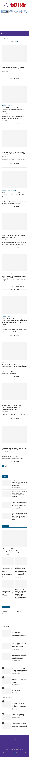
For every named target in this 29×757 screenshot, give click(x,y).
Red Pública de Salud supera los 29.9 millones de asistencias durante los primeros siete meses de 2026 (19, 516)
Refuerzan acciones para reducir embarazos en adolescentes (13, 68)
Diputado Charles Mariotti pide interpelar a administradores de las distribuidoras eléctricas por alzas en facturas (19, 634)
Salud (9, 64)
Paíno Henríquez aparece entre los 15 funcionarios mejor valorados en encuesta (19, 646)
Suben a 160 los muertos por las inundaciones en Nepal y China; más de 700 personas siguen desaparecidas (19, 656)
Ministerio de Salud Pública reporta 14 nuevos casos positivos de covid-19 (14, 365)
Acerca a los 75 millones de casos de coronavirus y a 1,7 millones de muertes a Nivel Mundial (19, 726)
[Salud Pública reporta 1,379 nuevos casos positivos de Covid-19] (14, 221)
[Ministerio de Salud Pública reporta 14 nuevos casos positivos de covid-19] (14, 351)
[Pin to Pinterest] (16, 78)
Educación (10, 273)
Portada (3, 38)
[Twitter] (14, 739)
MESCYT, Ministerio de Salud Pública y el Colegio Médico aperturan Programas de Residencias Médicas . (14, 278)
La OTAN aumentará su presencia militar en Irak (19, 715)
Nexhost (14, 753)
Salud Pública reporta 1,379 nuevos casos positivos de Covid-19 (13, 236)
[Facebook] (11, 739)
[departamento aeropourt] (14, 10)
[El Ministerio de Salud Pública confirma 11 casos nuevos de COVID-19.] (14, 179)
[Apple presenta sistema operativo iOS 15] (6, 691)
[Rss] (18, 739)
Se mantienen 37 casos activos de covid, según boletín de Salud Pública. (14, 153)
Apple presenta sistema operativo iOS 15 (18, 689)
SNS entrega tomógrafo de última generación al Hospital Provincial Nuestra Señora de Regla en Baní (19, 505)
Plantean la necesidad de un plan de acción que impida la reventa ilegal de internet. (19, 670)
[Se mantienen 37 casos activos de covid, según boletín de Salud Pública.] (14, 138)
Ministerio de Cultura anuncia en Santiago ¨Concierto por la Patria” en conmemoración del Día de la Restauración (7, 570)
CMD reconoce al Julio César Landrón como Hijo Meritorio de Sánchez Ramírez (19, 494)
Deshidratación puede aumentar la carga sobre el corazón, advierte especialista (19, 483)
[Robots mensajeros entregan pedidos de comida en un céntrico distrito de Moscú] (6, 680)
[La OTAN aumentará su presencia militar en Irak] (6, 717)
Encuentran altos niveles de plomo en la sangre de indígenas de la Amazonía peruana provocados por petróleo (19, 705)
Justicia (7, 749)
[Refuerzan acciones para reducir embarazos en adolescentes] (14, 53)
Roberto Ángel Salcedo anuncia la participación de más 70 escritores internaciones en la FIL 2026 (13, 551)
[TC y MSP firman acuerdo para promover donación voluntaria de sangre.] (14, 94)
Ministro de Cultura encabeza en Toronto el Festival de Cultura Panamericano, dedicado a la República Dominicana (21, 593)
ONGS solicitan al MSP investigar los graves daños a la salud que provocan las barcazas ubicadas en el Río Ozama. (14, 321)
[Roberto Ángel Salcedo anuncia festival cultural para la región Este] (8, 584)
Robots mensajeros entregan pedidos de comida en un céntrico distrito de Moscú (19, 680)
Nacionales (10, 105)
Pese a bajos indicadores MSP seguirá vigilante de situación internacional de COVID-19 (14, 450)
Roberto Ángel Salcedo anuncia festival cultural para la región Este (8, 592)
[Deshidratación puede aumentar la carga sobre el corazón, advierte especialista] (6, 483)
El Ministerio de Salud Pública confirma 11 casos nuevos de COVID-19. (14, 194)
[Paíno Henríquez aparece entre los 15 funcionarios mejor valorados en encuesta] (6, 646)
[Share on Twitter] (14, 78)
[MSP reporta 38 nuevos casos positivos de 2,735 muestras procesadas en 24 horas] (14, 391)
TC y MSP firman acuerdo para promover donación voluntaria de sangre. (13, 109)
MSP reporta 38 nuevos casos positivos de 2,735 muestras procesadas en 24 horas (11, 407)
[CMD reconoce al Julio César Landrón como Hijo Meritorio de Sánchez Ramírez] (6, 494)
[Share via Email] (18, 78)
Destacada (4, 64)
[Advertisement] (14, 23)
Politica (17, 749)
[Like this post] (11, 78)
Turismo (22, 749)
